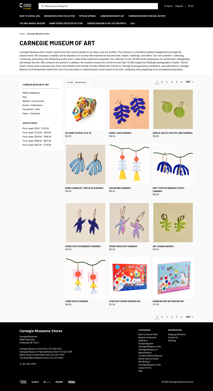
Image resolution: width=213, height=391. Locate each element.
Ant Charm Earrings (163, 246)
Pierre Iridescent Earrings (123, 246)
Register (179, 6)
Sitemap (172, 340)
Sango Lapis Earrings (120, 133)
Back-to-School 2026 (30, 16)
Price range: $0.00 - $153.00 (36, 128)
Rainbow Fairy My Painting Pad (168, 301)
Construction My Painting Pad (124, 301)
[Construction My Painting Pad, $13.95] (129, 278)
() (191, 6)
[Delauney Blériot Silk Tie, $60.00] (85, 109)
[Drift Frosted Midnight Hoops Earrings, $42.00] (173, 164)
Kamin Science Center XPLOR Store (66, 23)
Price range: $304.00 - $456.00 (37, 136)
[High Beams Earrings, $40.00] (129, 164)
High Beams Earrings (120, 188)
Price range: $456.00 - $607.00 (37, 141)
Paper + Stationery (31, 113)
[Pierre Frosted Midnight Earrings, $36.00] (85, 223)
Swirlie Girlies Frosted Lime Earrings (173, 133)
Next (188, 82)
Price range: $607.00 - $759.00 (37, 145)
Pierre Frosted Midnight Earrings (83, 246)
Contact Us (173, 337)
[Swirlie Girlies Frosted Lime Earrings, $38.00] (173, 109)
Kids (25, 97)
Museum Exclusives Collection (59, 16)
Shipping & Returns (176, 334)
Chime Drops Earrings (76, 301)
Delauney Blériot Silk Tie (78, 133)
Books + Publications (33, 105)
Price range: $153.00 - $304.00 (37, 132)
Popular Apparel (87, 16)
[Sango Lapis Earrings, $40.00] (129, 109)
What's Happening (31, 93)
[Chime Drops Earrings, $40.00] (85, 278)
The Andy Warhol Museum (32, 23)
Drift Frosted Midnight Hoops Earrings (168, 190)
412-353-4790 (29, 364)
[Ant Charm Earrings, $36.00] (173, 223)
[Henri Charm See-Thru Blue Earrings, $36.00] (85, 164)
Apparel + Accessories (33, 101)
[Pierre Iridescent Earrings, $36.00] (129, 223)
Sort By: (70, 82)
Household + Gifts (31, 109)
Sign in (170, 6)
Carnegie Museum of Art (112, 16)
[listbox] (84, 82)
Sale (132, 23)
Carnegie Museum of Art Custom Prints (106, 23)
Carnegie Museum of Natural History (147, 16)
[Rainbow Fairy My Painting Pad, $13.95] (173, 278)
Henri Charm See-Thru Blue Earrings (84, 188)
